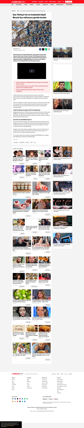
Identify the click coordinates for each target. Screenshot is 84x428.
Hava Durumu (44, 379)
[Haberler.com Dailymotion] (25, 401)
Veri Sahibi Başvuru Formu (62, 386)
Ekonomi (13, 379)
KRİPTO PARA (52, 1)
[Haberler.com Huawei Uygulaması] (56, 399)
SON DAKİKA (19, 4)
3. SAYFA (38, 4)
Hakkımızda (54, 373)
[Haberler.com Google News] (13, 399)
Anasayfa (13, 10)
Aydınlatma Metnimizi (10, 425)
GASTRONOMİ (69, 4)
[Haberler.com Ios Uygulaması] (45, 399)
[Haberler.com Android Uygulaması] (50, 399)
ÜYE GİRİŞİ (69, 1)
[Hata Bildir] (40, 411)
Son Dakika (14, 384)
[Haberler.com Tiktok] (20, 401)
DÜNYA (52, 4)
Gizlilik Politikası (60, 381)
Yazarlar (28, 386)
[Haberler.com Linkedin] (22, 399)
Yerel (18, 10)
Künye (66, 373)
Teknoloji (28, 381)
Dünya (13, 389)
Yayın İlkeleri (70, 373)
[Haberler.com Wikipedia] (15, 401)
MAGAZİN (40, 1)
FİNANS (31, 4)
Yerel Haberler (16, 142)
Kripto (13, 386)
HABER (59, 1)
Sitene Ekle (59, 392)
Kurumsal (59, 377)
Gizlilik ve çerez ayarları (34, 411)
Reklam (58, 373)
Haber (38, 408)
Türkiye (31, 142)
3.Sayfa (13, 387)
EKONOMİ (34, 1)
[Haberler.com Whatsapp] (25, 399)
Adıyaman (27, 142)
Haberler (13, 377)
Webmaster (59, 387)
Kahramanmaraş (21, 142)
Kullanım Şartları (60, 379)
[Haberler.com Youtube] (17, 401)
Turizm (28, 384)
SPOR (46, 1)
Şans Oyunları (44, 384)
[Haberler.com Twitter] (17, 399)
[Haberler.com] (17, 374)
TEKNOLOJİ (45, 4)
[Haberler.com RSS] (13, 401)
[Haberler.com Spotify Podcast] (27, 399)
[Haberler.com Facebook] (15, 399)
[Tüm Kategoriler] (12, 4)
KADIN (25, 4)
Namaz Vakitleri (44, 381)
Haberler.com (44, 377)
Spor (13, 381)
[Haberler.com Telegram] (22, 401)
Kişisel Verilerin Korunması (62, 384)
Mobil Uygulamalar (60, 389)
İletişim (62, 373)
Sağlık (28, 379)
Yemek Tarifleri (44, 387)
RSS (58, 391)
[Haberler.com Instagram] (20, 399)
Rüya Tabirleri (44, 386)
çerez (2, 423)
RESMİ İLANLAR (59, 4)
